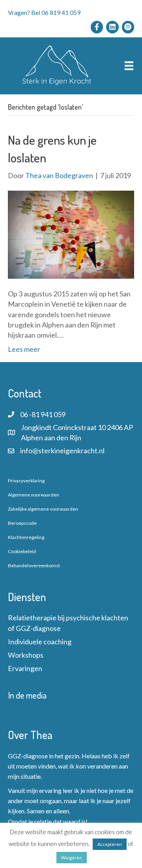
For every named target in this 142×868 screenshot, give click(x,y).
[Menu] (129, 66)
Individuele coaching (39, 641)
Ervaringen (25, 668)
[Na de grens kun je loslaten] (71, 234)
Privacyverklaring (26, 481)
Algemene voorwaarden (33, 495)
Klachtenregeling (26, 537)
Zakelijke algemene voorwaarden (43, 509)
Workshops (25, 655)
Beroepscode (22, 523)
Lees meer (24, 349)
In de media (27, 695)
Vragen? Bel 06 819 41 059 (44, 12)
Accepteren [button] (109, 844)
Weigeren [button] (71, 857)
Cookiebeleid (22, 551)
